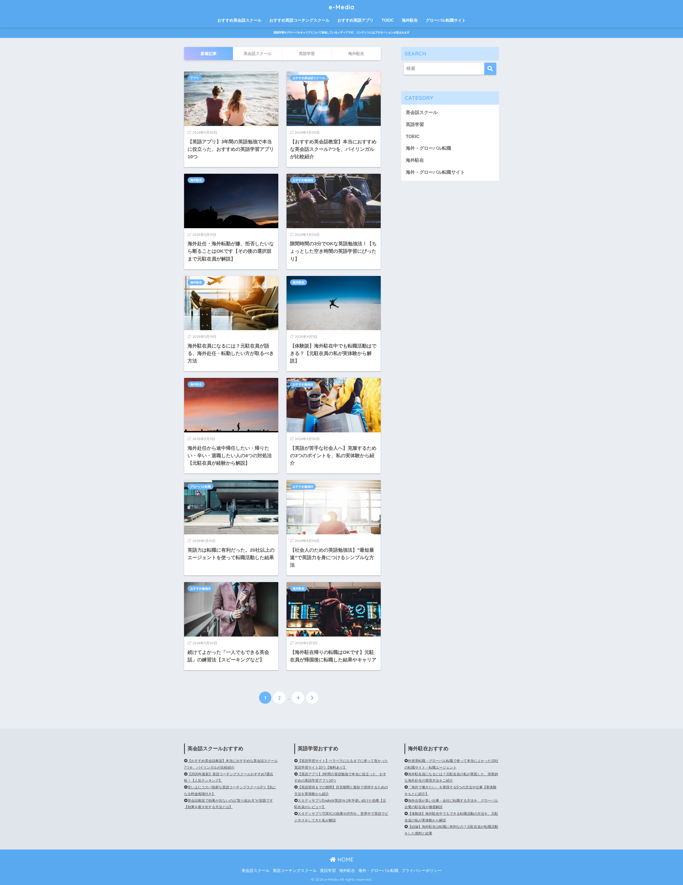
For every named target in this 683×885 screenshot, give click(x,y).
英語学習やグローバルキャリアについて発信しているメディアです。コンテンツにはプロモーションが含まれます (341, 32)
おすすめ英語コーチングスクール (299, 20)
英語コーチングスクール (295, 870)
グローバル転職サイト (446, 20)
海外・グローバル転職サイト (435, 172)
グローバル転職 (200, 486)
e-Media (341, 7)
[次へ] (312, 698)
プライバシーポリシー (422, 870)
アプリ (194, 78)
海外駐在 (410, 20)
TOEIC (388, 20)
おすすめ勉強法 (303, 180)
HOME (345, 859)
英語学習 (415, 124)
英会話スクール (422, 112)
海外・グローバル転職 (428, 148)
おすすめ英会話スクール (239, 20)
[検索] (490, 69)
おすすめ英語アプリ (355, 20)
